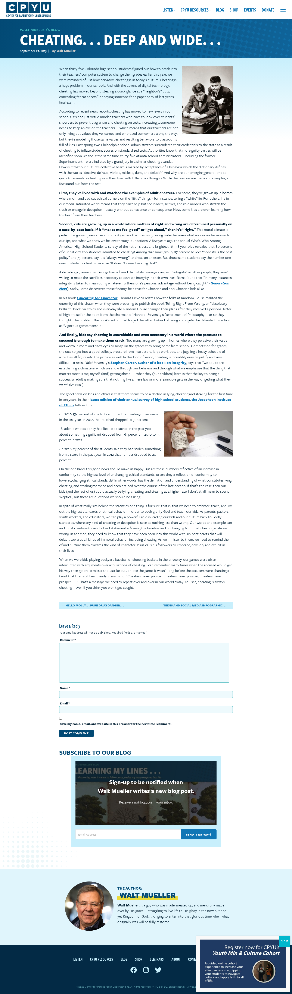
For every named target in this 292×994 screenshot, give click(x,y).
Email (65, 703)
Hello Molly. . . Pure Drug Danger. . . (95, 605)
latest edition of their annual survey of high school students (140, 399)
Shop (234, 9)
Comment (68, 640)
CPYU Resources (195, 9)
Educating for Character (97, 297)
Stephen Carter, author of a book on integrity (148, 362)
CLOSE (284, 941)
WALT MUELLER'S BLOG (40, 29)
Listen (167, 9)
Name (65, 688)
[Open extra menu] (283, 10)
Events (250, 9)
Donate (268, 9)
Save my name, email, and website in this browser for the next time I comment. (115, 724)
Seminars (157, 959)
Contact (194, 959)
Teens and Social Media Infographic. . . (194, 605)
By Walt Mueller (63, 50)
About (176, 959)
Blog (220, 9)
